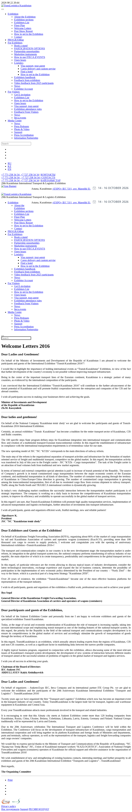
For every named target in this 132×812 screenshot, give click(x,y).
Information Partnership (26, 138)
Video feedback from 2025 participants (34, 83)
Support (18, 132)
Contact (18, 37)
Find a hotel (27, 71)
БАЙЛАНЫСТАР (51, 180)
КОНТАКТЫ (48, 174)
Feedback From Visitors (26, 112)
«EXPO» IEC (59, 188)
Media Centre (15, 120)
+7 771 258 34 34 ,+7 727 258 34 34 (20, 180)
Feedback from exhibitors (27, 80)
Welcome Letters (22, 28)
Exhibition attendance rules (28, 109)
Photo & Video (21, 129)
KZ (9, 166)
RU (9, 163)
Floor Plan (19, 25)
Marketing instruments (25, 54)
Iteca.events (20, 117)
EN (9, 169)
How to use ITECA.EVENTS (29, 57)
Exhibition (13, 14)
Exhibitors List (21, 22)
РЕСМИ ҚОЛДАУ (39, 809)
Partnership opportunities (26, 51)
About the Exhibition (25, 16)
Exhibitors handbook (24, 77)
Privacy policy (8, 806)
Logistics (18, 63)
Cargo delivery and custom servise (38, 68)
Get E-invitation (22, 94)
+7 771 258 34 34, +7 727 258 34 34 (20, 174)
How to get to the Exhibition (28, 34)
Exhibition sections (23, 19)
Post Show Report (23, 31)
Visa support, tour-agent (33, 65)
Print (10, 780)
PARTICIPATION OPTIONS (29, 48)
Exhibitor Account (23, 89)
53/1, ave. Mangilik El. (79, 188)
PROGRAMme (16, 39)
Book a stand (21, 45)
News (17, 86)
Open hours (20, 60)
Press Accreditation (24, 135)
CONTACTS (48, 177)
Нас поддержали (10, 809)
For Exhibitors (15, 42)
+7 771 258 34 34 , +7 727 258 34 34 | (21, 177)
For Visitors (14, 91)
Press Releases (21, 126)
